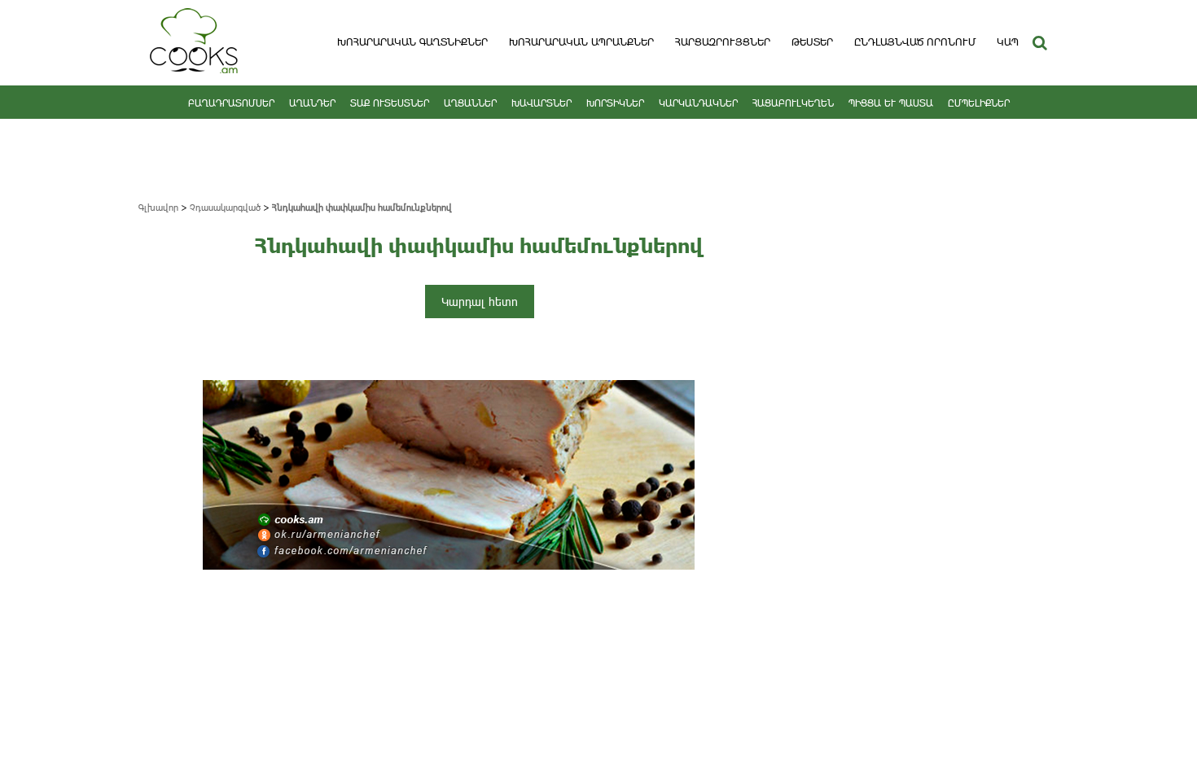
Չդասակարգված (225, 207)
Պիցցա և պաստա (890, 102)
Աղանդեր (312, 102)
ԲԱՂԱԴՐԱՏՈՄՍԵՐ (231, 102)
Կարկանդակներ (698, 102)
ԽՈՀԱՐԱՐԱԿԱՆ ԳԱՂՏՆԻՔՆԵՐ (412, 41)
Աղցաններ (470, 102)
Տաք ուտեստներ (389, 102)
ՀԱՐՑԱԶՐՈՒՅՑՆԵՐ (722, 41)
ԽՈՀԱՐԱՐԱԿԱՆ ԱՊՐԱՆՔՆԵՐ (581, 41)
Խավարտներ (541, 102)
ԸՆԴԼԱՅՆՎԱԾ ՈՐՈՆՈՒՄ (915, 41)
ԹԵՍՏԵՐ (812, 41)
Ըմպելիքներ (979, 102)
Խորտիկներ (615, 102)
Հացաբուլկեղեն (793, 102)
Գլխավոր (158, 207)
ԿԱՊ (1008, 41)
